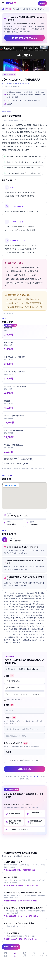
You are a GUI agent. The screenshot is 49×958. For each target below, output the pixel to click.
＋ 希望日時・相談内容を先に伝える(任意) (24, 760)
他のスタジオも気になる (15, 699)
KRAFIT (11, 3)
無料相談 (42, 3)
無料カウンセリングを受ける (24, 37)
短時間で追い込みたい (34, 822)
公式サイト (9, 313)
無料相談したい (14, 687)
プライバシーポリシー (32, 776)
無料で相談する (24, 769)
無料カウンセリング (11, 946)
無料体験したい (14, 681)
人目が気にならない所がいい (17, 829)
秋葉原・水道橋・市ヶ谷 (22, 84)
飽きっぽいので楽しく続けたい (13, 822)
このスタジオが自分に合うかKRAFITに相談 (25, 694)
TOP (3, 84)
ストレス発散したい (34, 814)
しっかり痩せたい (13, 813)
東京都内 (9, 84)
